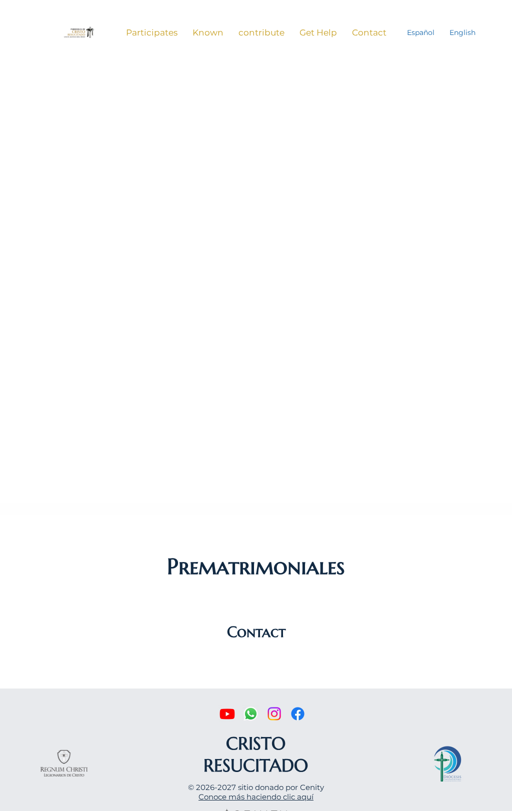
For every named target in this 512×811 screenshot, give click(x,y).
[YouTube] (227, 713)
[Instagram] (274, 713)
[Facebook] (297, 713)
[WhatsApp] (251, 713)
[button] (151, 32)
